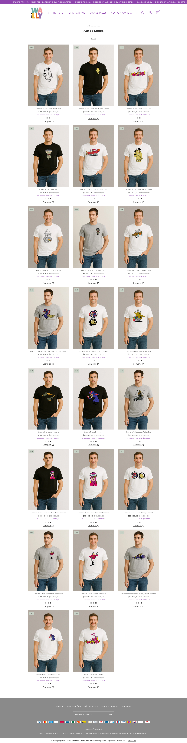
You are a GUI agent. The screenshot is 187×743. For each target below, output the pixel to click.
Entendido (132, 741)
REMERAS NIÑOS (76, 13)
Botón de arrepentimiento (139, 733)
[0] (156, 13)
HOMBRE (58, 13)
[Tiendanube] (93, 729)
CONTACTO (126, 706)
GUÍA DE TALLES (98, 13)
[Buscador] (142, 13)
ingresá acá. (124, 733)
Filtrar (93, 38)
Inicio (88, 26)
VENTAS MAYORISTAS (122, 13)
